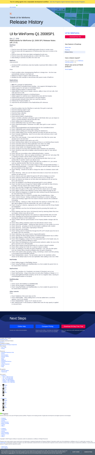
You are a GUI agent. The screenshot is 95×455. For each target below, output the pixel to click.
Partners (3, 362)
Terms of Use (4, 446)
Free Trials (3, 347)
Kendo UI (2, 342)
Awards (3, 420)
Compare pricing (47, 326)
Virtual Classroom (5, 364)
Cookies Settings (88, 451)
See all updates (68, 69)
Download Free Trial (75, 36)
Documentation (4, 355)
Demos (3, 353)
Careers (3, 424)
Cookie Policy (11, 453)
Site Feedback (4, 447)
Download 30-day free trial (73, 326)
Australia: (9, 382)
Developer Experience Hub (7, 352)
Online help (22, 326)
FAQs (2, 366)
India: (8, 379)
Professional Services (6, 361)
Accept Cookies (75, 451)
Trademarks (2, 442)
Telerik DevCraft (3, 339)
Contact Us (3, 375)
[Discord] (3, 395)
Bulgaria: (8, 380)
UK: (8, 378)
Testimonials (4, 371)
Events (2, 365)
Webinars (3, 360)
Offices (2, 425)
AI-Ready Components (11, 344)
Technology (4, 419)
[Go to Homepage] (16, 7)
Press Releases (5, 422)
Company (3, 418)
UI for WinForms (72, 33)
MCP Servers (3, 344)
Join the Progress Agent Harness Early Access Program (67, 2)
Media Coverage (5, 423)
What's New (68, 47)
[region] (47, 452)
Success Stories (5, 370)
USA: (8, 376)
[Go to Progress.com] (4, 414)
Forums (3, 357)
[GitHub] (3, 394)
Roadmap (67, 49)
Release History (69, 52)
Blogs (2, 358)
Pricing (3, 348)
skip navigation (13, 7)
